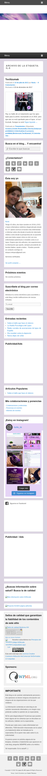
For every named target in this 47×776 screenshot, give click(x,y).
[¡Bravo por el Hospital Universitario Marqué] (15, 441)
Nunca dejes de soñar (15, 336)
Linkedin (25, 163)
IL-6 (14, 131)
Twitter (13, 163)
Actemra (8, 129)
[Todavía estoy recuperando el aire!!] (32, 476)
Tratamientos (20, 126)
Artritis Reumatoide (19, 129)
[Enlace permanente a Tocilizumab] (23, 111)
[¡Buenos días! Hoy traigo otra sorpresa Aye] (32, 459)
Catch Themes (31, 773)
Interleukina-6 (21, 131)
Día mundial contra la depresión (19, 333)
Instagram (13, 169)
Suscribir (9, 309)
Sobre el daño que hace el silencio (20, 323)
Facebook (8, 163)
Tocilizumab (12, 79)
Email (19, 169)
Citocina (30, 129)
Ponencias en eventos (14, 408)
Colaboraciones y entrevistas (16, 405)
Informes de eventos (13, 410)
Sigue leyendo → (31, 122)
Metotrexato (17, 133)
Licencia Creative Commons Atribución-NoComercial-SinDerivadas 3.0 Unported (22, 656)
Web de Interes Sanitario (12, 637)
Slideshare (8, 169)
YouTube (36, 163)
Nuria (33, 83)
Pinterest (31, 163)
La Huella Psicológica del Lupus (19, 326)
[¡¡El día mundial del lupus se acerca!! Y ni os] (15, 476)
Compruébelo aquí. (19, 645)
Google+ (19, 163)
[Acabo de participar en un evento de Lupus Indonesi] (32, 441)
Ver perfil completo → (12, 263)
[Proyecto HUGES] (18, 606)
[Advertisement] (23, 363)
